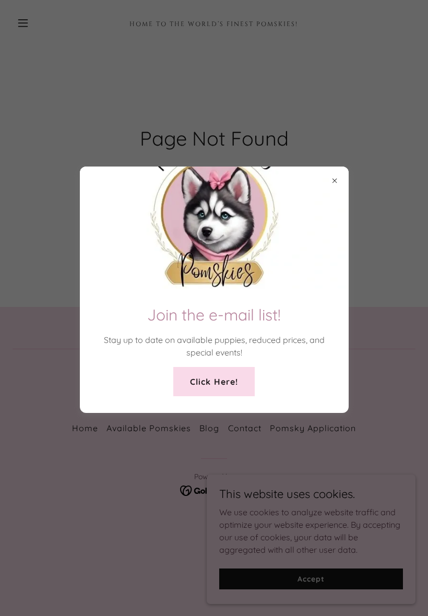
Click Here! (213, 381)
